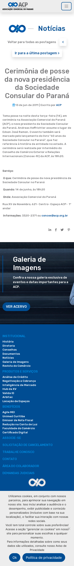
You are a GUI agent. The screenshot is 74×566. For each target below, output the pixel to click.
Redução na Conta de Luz (19, 424)
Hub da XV (9, 389)
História (8, 341)
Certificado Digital (15, 432)
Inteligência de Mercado (19, 385)
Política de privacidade (44, 557)
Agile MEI (8, 412)
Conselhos (9, 349)
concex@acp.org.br (55, 215)
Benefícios (11, 407)
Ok (15, 557)
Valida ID (8, 393)
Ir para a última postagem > (37, 53)
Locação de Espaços (16, 401)
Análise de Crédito (15, 377)
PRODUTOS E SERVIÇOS (20, 371)
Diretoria (8, 345)
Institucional (13, 336)
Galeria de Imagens (15, 361)
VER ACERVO (16, 307)
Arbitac (7, 397)
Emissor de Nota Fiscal (17, 420)
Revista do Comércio (16, 365)
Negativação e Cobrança (19, 380)
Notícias (8, 357)
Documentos (11, 353)
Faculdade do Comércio (18, 428)
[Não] (69, 528)
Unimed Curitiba (13, 416)
